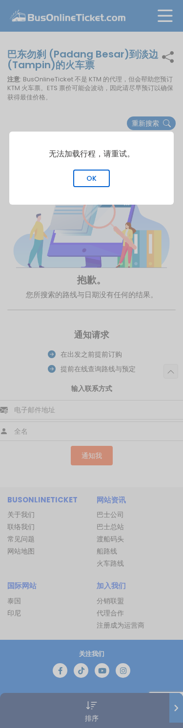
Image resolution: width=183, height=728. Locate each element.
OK (91, 178)
